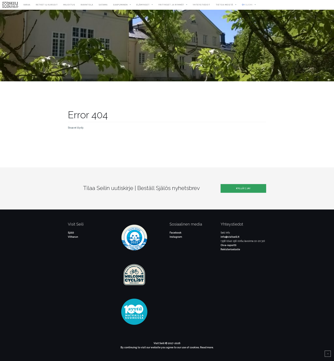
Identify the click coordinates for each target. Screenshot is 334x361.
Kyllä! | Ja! (243, 188)
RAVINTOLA (87, 5)
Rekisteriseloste (230, 249)
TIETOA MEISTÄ (224, 5)
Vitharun (73, 236)
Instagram (176, 236)
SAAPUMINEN (120, 5)
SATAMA (103, 5)
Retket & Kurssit (47, 5)
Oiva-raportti (228, 245)
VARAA (26, 5)
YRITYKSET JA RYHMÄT (171, 5)
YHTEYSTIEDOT (201, 5)
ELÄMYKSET (143, 5)
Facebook (175, 232)
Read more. (207, 347)
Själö (71, 232)
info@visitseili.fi (230, 236)
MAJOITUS (69, 5)
